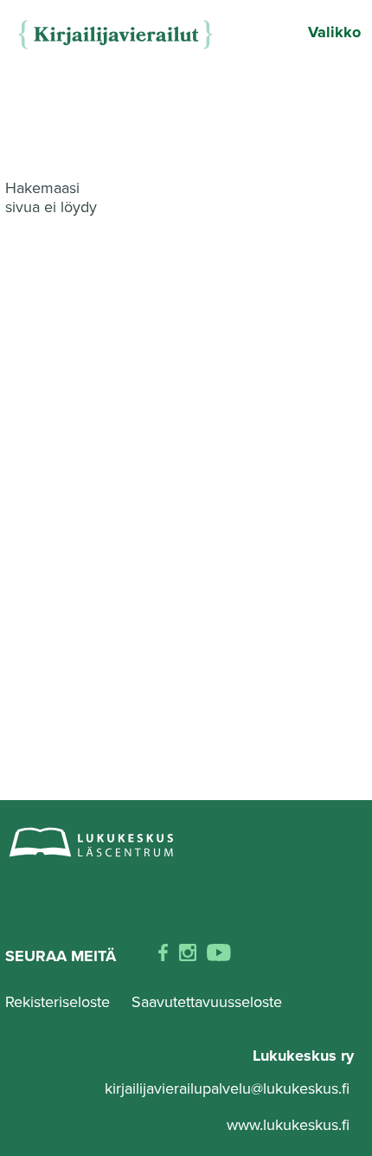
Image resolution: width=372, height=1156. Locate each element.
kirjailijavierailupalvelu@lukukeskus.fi (227, 1088)
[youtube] (219, 956)
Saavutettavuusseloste (206, 1001)
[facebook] (163, 956)
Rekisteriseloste (57, 1001)
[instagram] (187, 956)
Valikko (334, 32)
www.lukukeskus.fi (288, 1124)
